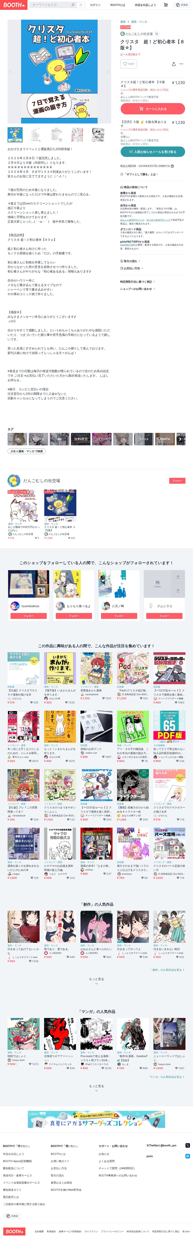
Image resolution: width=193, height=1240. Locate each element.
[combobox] (53, 5)
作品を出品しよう (145, 5)
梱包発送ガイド (12, 1189)
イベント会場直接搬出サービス (21, 1182)
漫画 (123, 21)
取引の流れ (130, 261)
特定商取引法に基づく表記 (136, 281)
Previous (11, 72)
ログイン (95, 5)
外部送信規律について (138, 1231)
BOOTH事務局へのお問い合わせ (118, 1175)
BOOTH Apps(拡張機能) (17, 1161)
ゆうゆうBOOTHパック (158, 219)
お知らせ (104, 1153)
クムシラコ (164, 606)
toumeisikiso (30, 606)
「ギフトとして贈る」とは (140, 174)
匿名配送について (13, 1168)
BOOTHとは (117, 5)
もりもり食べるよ (79, 606)
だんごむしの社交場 (41, 480)
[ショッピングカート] (166, 5)
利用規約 (51, 1231)
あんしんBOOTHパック (132, 219)
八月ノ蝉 (118, 606)
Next (108, 72)
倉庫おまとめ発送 (61, 1182)
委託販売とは (11, 1196)
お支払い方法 (132, 268)
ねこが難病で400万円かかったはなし (24, 528)
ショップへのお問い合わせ (136, 288)
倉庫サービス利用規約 (70, 1231)
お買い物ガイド (60, 1161)
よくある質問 (107, 1161)
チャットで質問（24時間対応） (117, 1168)
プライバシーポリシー (112, 1231)
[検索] (73, 5)
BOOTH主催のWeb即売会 (66, 1189)
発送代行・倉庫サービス (17, 1175)
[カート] (156, 34)
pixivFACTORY (128, 244)
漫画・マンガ (139, 21)
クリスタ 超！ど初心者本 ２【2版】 (59, 528)
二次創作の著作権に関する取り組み (24, 1204)
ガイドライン (91, 1231)
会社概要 (39, 1231)
